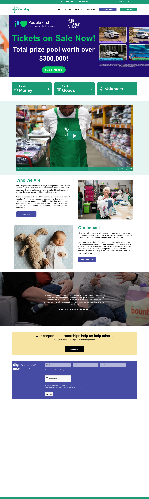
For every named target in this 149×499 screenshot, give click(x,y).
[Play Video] (18, 169)
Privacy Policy (59, 370)
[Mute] (122, 169)
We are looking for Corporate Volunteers (74, 1)
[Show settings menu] (126, 169)
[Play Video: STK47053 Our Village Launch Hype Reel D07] (75, 135)
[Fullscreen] (131, 169)
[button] (26, 214)
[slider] (70, 169)
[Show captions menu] (117, 169)
